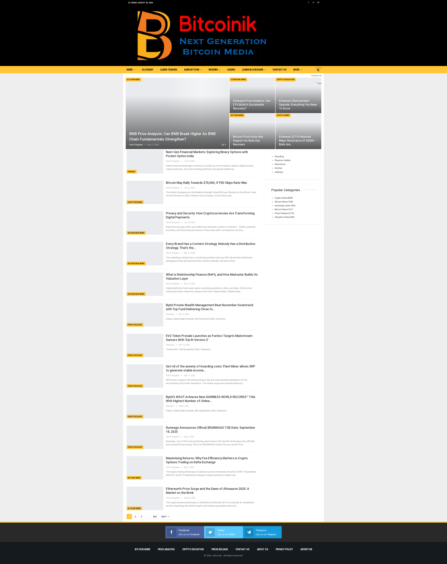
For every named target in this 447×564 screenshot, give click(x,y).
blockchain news (136, 233)
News (130, 69)
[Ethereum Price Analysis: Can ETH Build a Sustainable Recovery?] (252, 95)
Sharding (279, 156)
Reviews (213, 69)
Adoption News (135, 202)
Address (279, 172)
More (296, 69)
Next (165, 516)
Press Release (135, 325)
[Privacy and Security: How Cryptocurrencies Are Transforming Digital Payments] (145, 223)
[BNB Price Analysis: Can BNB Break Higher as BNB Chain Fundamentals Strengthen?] (177, 113)
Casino (231, 69)
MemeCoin (280, 164)
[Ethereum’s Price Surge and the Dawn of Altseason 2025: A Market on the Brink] (145, 498)
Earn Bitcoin (191, 69)
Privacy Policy (284, 549)
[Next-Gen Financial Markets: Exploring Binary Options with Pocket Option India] (145, 161)
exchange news (285, 205)
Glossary (147, 69)
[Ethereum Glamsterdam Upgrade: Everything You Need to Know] (298, 95)
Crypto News (283, 115)
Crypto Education (285, 79)
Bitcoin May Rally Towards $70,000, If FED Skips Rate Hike (206, 183)
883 (155, 516)
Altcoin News (133, 79)
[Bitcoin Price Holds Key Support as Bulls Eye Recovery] (252, 131)
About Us (262, 549)
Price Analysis (166, 549)
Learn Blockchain (252, 69)
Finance (131, 172)
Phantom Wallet (282, 160)
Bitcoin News (237, 115)
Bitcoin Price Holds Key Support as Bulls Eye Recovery (248, 140)
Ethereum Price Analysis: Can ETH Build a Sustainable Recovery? (251, 104)
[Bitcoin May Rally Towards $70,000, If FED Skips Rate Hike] (145, 192)
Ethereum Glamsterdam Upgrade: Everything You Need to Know (298, 104)
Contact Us (279, 69)
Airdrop (278, 168)
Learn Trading (168, 69)
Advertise (306, 549)
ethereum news (238, 79)
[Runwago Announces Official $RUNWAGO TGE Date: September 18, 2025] (145, 437)
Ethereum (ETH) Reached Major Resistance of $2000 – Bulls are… (297, 140)
